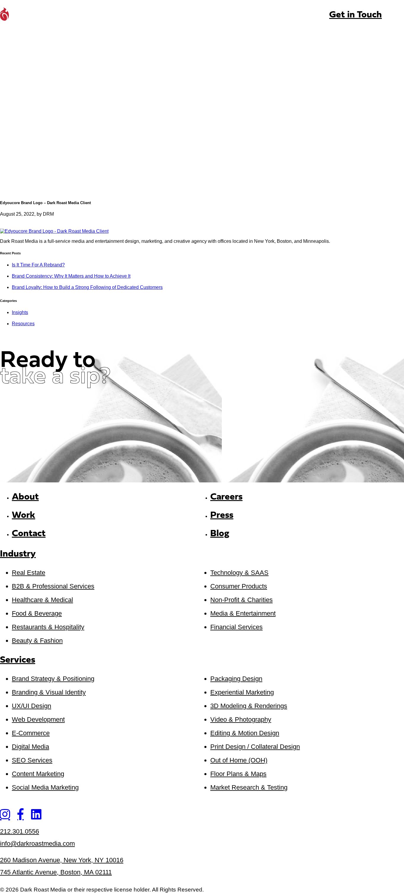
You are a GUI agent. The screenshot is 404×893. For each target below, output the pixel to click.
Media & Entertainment (243, 613)
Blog (219, 534)
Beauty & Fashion (37, 640)
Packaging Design (236, 678)
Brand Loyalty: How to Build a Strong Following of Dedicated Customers (87, 287)
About (25, 497)
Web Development (38, 719)
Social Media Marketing (45, 787)
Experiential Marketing (242, 692)
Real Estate (28, 572)
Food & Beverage (37, 613)
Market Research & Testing (248, 787)
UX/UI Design (31, 706)
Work (23, 515)
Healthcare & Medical (42, 600)
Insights (20, 312)
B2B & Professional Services (53, 586)
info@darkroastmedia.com (37, 843)
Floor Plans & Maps (238, 773)
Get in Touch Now (46, 404)
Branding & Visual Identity (49, 692)
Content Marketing (38, 773)
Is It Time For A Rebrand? (38, 264)
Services (17, 660)
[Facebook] (20, 814)
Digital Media (30, 746)
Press (221, 515)
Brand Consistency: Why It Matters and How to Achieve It (71, 276)
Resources (23, 323)
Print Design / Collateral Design (255, 746)
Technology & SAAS (239, 572)
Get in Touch (355, 15)
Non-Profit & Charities (241, 600)
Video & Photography (240, 719)
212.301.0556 (19, 831)
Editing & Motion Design (244, 733)
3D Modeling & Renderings (248, 706)
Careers (226, 497)
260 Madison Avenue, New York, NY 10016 (61, 860)
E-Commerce (31, 733)
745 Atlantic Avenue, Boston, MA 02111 (56, 872)
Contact (29, 534)
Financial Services (236, 627)
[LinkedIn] (36, 814)
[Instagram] (5, 814)
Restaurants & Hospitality (48, 627)
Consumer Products (238, 586)
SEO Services (32, 760)
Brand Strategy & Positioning (53, 678)
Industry (18, 554)
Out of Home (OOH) (238, 760)
